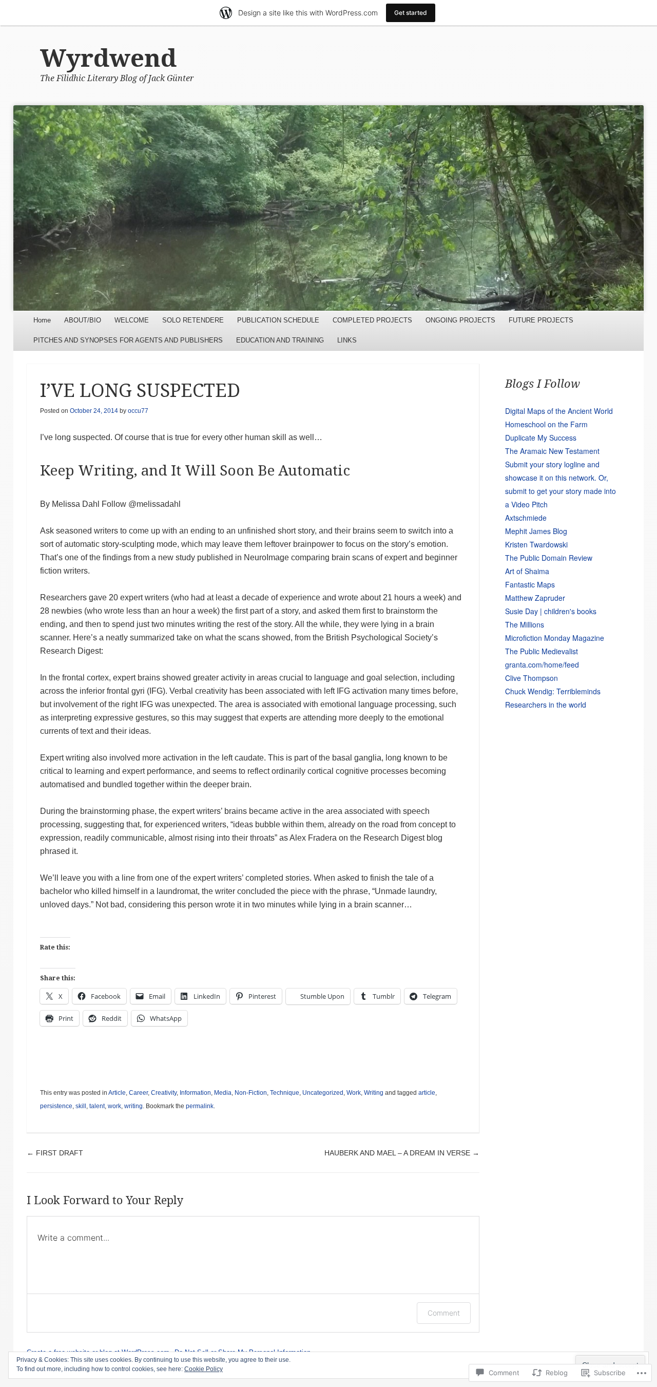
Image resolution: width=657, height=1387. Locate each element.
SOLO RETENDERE (193, 320)
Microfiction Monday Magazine (554, 638)
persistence (56, 1106)
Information (195, 1092)
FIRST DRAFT (55, 1153)
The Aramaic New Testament (552, 451)
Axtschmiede (526, 517)
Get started (410, 12)
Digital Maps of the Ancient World (559, 411)
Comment (444, 1312)
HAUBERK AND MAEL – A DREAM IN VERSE (401, 1153)
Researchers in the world (545, 704)
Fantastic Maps (530, 584)
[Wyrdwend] (328, 208)
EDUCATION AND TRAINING (280, 340)
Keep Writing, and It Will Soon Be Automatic (195, 470)
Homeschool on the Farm (546, 424)
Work (353, 1092)
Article (117, 1092)
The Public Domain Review (548, 558)
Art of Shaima (527, 571)
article (426, 1092)
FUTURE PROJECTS (541, 320)
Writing (373, 1092)
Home (42, 320)
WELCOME (131, 320)
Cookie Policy (203, 1369)
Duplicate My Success (540, 437)
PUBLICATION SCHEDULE (278, 320)
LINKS (347, 340)
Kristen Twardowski (536, 544)
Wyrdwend (108, 58)
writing (133, 1106)
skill (80, 1106)
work (114, 1106)
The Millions (524, 624)
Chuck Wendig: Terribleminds (553, 691)
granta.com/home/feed (542, 664)
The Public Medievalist (541, 651)
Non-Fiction (251, 1092)
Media (222, 1092)
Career (138, 1092)
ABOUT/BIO (82, 320)
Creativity (164, 1092)
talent (97, 1106)
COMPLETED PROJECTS (372, 320)
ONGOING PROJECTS (460, 320)
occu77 (138, 410)
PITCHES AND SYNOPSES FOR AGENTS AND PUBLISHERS (128, 340)
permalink (200, 1106)
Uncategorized (322, 1092)
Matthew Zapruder (535, 598)
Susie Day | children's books (550, 611)
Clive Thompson (531, 678)
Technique (284, 1092)
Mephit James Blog (536, 531)
